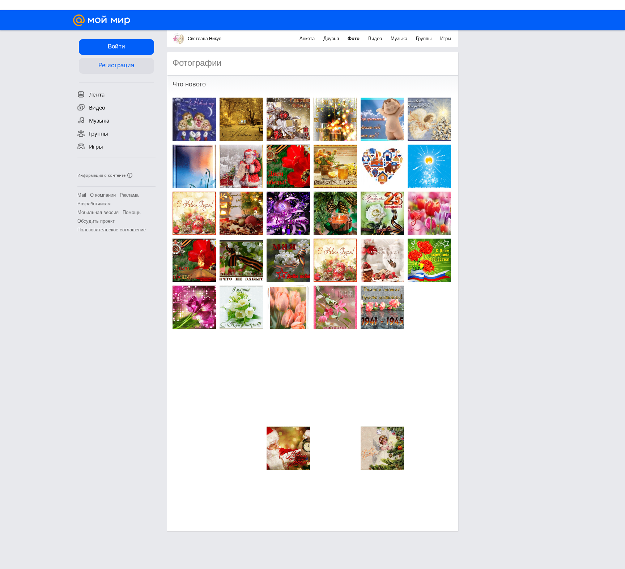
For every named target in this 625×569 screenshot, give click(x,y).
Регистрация (116, 65)
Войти (116, 46)
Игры (445, 38)
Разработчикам (94, 203)
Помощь (132, 212)
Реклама (129, 195)
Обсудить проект (96, 221)
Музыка (400, 38)
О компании (103, 195)
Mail (81, 195)
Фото (354, 38)
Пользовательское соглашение (111, 229)
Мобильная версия (98, 212)
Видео (375, 38)
